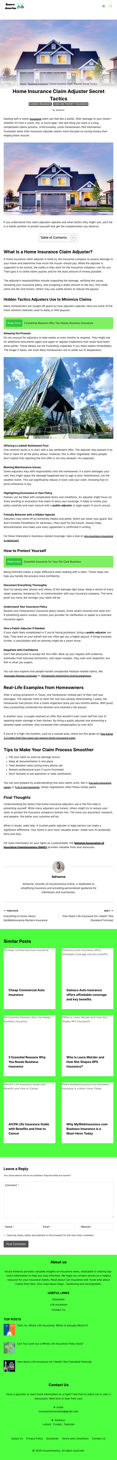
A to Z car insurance (27, 787)
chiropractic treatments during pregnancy (66, 675)
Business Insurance (40, 104)
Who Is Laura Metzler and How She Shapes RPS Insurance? (85, 1061)
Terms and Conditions (75, 1438)
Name (9, 1226)
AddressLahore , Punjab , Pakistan (59, 1422)
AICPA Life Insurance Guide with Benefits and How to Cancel (29, 1128)
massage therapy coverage (20, 675)
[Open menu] (103, 6)
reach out (93, 1394)
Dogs (60, 1283)
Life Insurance (58, 1304)
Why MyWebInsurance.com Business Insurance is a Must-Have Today (87, 1128)
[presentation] (29, 965)
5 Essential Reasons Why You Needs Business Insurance (27, 1061)
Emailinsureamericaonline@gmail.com (58, 1409)
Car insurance (74, 1279)
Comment (12, 1185)
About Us (17, 1438)
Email (47, 1226)
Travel (92, 1279)
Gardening (72, 1283)
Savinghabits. (93, 1283)
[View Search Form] (110, 6)
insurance (35, 118)
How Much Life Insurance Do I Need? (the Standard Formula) (87, 916)
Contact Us (58, 1309)
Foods (19, 1283)
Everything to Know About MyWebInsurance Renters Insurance (26, 916)
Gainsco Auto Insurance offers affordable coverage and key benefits (86, 994)
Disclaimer (58, 1299)
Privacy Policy (34, 1438)
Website (86, 1226)
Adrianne (60, 110)
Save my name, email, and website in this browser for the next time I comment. (50, 1235)
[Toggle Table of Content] (71, 237)
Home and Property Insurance (71, 104)
